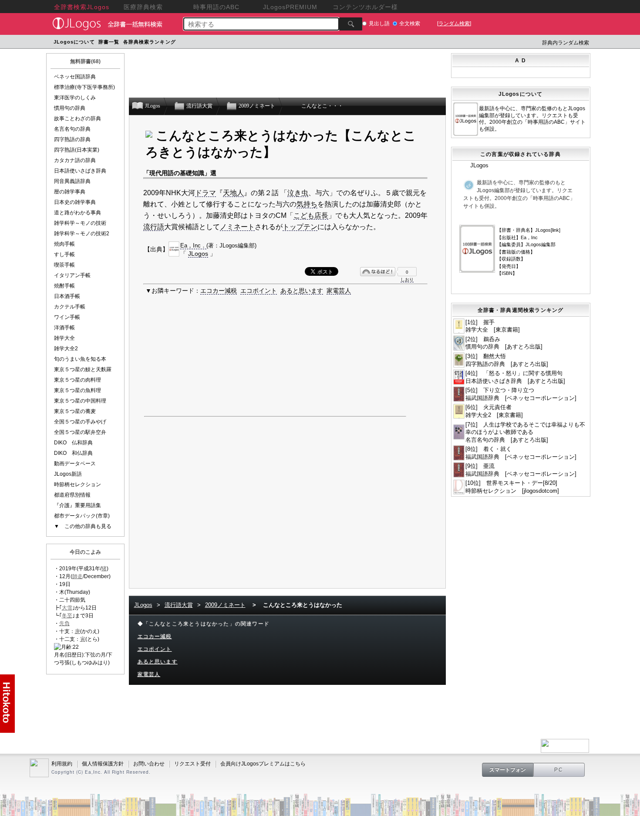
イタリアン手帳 (72, 275)
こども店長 (310, 215)
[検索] (350, 23)
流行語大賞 (179, 605)
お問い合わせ (149, 764)
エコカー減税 (218, 290)
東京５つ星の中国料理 (80, 401)
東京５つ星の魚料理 (77, 390)
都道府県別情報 (72, 495)
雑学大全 (64, 338)
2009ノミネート (225, 605)
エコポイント (258, 290)
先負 (64, 623)
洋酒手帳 (64, 328)
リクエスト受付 (192, 764)
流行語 (153, 226)
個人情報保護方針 (103, 764)
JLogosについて (74, 41)
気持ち (306, 204)
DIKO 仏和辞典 (73, 443)
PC (559, 770)
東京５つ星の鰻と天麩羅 (82, 369)
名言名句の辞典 (72, 129)
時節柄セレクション (77, 484)
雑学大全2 (66, 348)
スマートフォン (507, 770)
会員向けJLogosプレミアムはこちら (263, 764)
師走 (77, 576)
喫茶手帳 (64, 265)
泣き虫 (297, 192)
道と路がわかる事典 (77, 213)
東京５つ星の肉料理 (77, 380)
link (555, 230)
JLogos (198, 253)
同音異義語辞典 (72, 181)
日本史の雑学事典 (75, 202)
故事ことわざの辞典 (77, 118)
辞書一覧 (108, 41)
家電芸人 (339, 290)
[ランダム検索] (454, 23)
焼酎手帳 (64, 286)
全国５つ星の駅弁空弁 (80, 432)
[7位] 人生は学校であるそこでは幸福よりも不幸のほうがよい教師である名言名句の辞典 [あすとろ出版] (525, 432)
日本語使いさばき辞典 (80, 171)
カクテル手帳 (69, 307)
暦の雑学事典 (69, 192)
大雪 (67, 608)
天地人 (233, 192)
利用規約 (61, 764)
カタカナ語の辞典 (75, 160)
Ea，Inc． (193, 245)
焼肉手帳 (64, 244)
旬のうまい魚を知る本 (80, 359)
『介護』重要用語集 (77, 505)
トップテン (300, 226)
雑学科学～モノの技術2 (81, 233)
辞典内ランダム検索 (565, 43)
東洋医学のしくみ (75, 98)
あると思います (301, 290)
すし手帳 (64, 254)
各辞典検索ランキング (149, 41)
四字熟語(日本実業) (76, 150)
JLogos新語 (68, 474)
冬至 (67, 616)
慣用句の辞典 (69, 108)
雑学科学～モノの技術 (80, 223)
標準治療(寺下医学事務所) (84, 87)
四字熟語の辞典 (72, 139)
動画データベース (75, 463)
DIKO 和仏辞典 (73, 453)
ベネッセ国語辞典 (75, 77)
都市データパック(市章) (82, 516)
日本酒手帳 (67, 296)
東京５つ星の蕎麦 (75, 411)
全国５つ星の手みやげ (80, 422)
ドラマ (205, 192)
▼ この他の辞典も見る (82, 526)
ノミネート (237, 226)
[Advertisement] (343, 43)
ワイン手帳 (67, 317)
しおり (407, 279)
